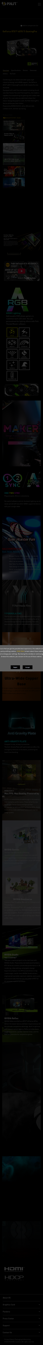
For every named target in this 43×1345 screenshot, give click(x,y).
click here (20, 651)
